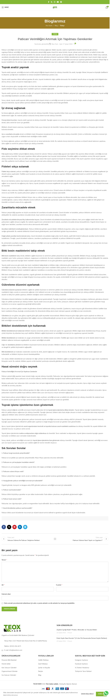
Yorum (4, 560)
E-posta (59, 585)
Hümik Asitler (6, 664)
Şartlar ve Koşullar (44, 668)
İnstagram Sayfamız (81, 660)
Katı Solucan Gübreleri (9, 668)
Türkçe (62, 25)
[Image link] (12, 628)
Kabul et (101, 694)
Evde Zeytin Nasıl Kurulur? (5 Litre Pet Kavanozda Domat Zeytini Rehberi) (82, 638)
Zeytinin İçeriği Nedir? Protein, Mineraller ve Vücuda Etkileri (77, 630)
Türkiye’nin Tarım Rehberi (83, 671)
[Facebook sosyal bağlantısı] (48, 2)
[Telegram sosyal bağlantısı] (25, 527)
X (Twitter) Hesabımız (82, 668)
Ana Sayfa (49, 25)
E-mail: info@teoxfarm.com (13, 650)
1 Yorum (69, 632)
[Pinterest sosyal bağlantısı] (61, 2)
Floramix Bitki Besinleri (9, 660)
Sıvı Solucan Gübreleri (9, 675)
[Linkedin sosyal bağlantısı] (20, 527)
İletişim (40, 671)
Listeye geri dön (55, 539)
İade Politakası (43, 664)
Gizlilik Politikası (43, 660)
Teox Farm (55, 44)
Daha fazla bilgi (87, 694)
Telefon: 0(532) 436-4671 (12, 646)
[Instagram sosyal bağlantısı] (54, 2)
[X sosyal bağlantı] (51, 2)
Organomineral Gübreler (10, 671)
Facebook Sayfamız (81, 664)
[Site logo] (55, 7)
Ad (3, 585)
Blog (56, 25)
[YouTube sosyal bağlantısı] (57, 2)
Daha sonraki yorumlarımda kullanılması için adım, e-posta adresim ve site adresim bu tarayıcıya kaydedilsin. (39, 603)
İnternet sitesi (6, 594)
